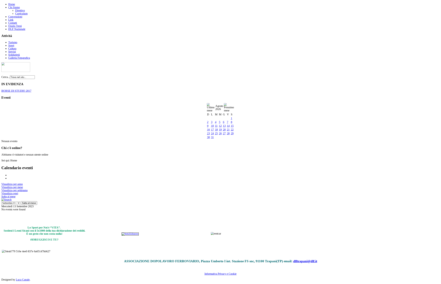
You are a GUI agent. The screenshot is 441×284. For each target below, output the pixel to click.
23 (208, 133)
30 (208, 137)
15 (232, 125)
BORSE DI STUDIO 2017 (16, 90)
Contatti (12, 22)
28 (228, 133)
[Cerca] (6, 199)
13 (224, 125)
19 (220, 129)
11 (216, 125)
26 (220, 133)
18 (216, 129)
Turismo (12, 42)
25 (216, 133)
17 (212, 129)
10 (212, 125)
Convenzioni (15, 16)
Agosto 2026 (219, 107)
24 (212, 133)
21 (228, 129)
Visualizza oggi (9, 193)
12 (220, 125)
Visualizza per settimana (14, 190)
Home (11, 4)
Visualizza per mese (12, 187)
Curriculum (21, 13)
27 (224, 133)
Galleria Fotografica (19, 57)
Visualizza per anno (12, 184)
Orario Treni (15, 25)
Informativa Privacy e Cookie (220, 273)
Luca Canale (23, 279)
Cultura (12, 48)
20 (224, 129)
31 (212, 137)
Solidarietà (14, 54)
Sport (11, 45)
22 (232, 129)
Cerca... (5, 77)
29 (232, 133)
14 (228, 125)
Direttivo (20, 10)
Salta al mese (8, 196)
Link (10, 19)
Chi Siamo (14, 7)
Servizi (12, 51)
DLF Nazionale (16, 29)
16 (208, 129)
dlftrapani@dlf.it (305, 261)
